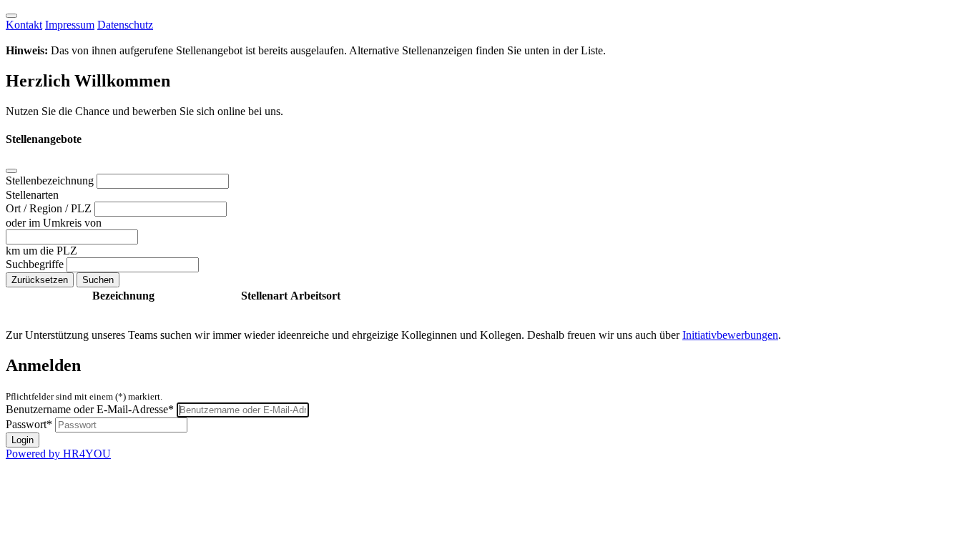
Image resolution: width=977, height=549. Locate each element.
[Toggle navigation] (11, 16)
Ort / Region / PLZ (50, 208)
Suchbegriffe (36, 264)
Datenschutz (125, 25)
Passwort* (29, 424)
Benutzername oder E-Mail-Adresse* (90, 409)
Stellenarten (32, 195)
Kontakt (24, 25)
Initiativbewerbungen (730, 335)
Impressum (69, 25)
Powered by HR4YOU (58, 453)
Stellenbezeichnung (51, 180)
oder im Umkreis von (54, 223)
